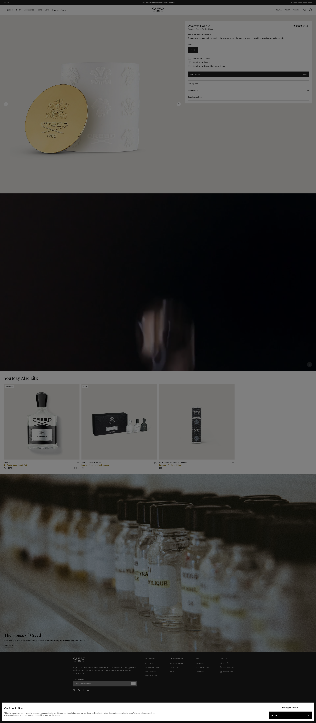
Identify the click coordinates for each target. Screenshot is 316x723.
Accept (274, 715)
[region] (158, 712)
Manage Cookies (290, 707)
